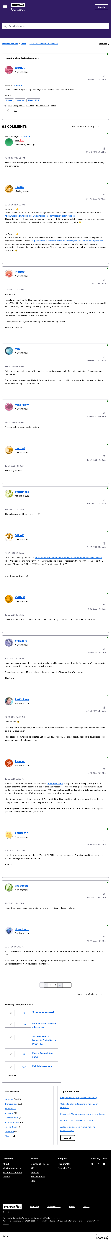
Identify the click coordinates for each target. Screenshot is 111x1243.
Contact (6, 1212)
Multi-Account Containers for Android (77, 1120)
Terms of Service (54, 1207)
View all (12, 1075)
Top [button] (7, 1236)
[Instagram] (98, 1164)
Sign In (101, 7)
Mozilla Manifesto (12, 1168)
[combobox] (55, 26)
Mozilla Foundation (12, 1172)
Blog (33, 1181)
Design (9, 100)
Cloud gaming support (43, 1012)
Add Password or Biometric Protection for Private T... (44, 1040)
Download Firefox (40, 1164)
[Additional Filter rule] (103, 126)
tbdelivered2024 (42, 106)
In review (9, 1113)
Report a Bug (64, 1168)
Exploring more (11, 1118)
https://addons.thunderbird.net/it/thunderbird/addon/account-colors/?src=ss (40, 216)
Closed (8, 1136)
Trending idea (11, 1104)
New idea (27, 136)
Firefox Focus (38, 1176)
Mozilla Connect (17, 7)
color (10, 106)
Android (35, 1172)
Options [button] (103, 43)
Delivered (18, 85)
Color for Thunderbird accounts (22, 58)
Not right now (11, 1127)
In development (12, 1122)
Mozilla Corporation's (15, 1218)
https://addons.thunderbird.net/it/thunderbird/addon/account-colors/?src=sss (67, 241)
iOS (32, 1168)
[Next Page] (69, 985)
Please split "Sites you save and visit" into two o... (83, 1114)
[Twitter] (92, 1164)
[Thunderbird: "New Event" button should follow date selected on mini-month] (99, 126)
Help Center (64, 1164)
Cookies (86, 1207)
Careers (6, 1176)
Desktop (20, 100)
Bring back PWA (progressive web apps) (78, 1097)
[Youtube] (104, 1164)
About (6, 1164)
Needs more (10, 1108)
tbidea (53, 106)
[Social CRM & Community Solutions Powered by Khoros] (102, 1237)
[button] (8, 111)
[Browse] (5, 6)
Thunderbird (33, 100)
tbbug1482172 (19, 106)
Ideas (23, 43)
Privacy (72, 1207)
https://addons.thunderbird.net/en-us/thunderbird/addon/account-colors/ (68, 557)
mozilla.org (34, 1207)
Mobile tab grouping (42, 1066)
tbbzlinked (30, 106)
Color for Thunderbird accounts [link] (44, 43)
